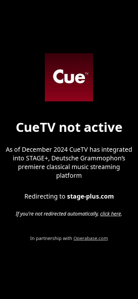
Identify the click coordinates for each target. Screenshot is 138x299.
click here (110, 213)
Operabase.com (90, 238)
